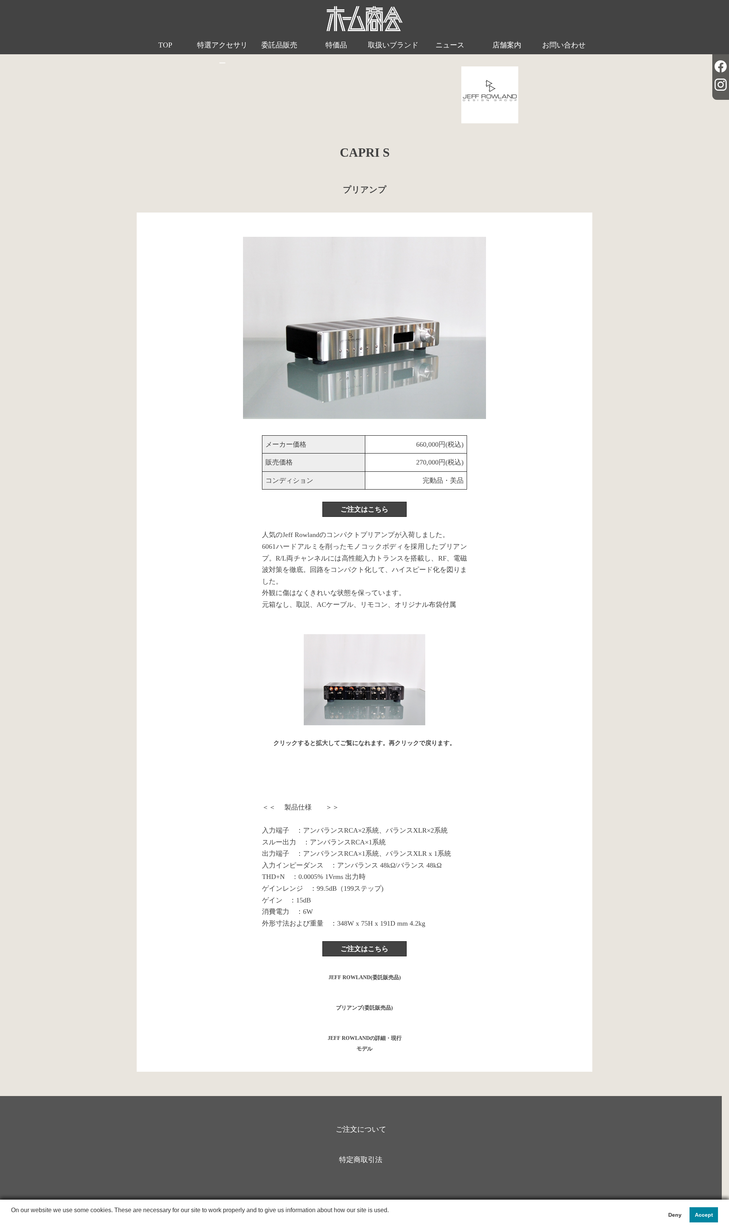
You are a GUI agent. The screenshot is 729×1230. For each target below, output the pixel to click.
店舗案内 (506, 45)
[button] (12, 1220)
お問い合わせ (563, 45)
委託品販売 (279, 45)
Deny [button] (675, 1215)
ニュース (450, 45)
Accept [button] (704, 1215)
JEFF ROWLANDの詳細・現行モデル (365, 1041)
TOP (165, 45)
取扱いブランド (393, 45)
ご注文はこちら (364, 509)
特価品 (336, 45)
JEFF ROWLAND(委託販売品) (364, 977)
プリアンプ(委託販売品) (364, 1008)
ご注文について (361, 1129)
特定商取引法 (360, 1160)
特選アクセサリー (222, 54)
